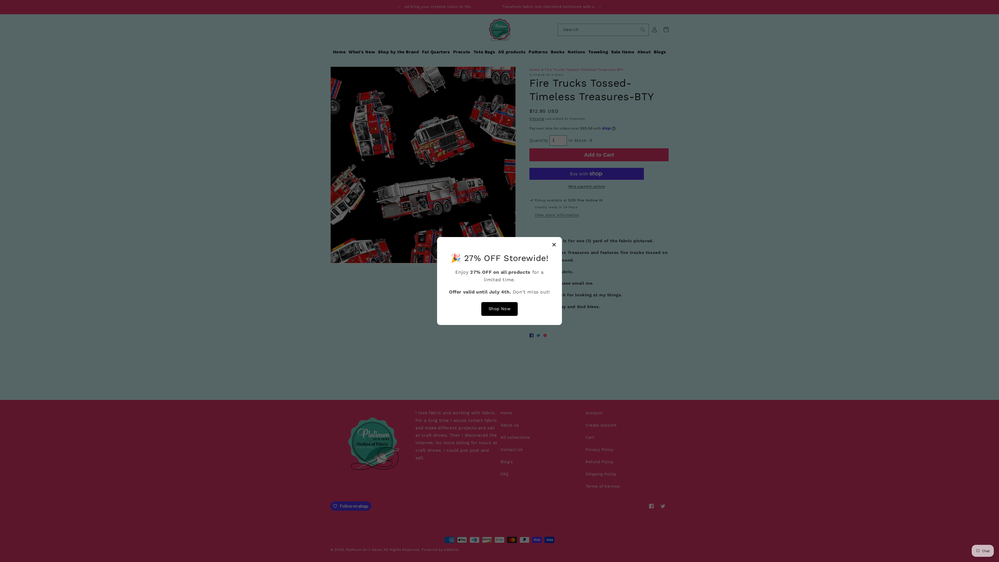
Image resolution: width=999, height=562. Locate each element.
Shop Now (500, 308)
